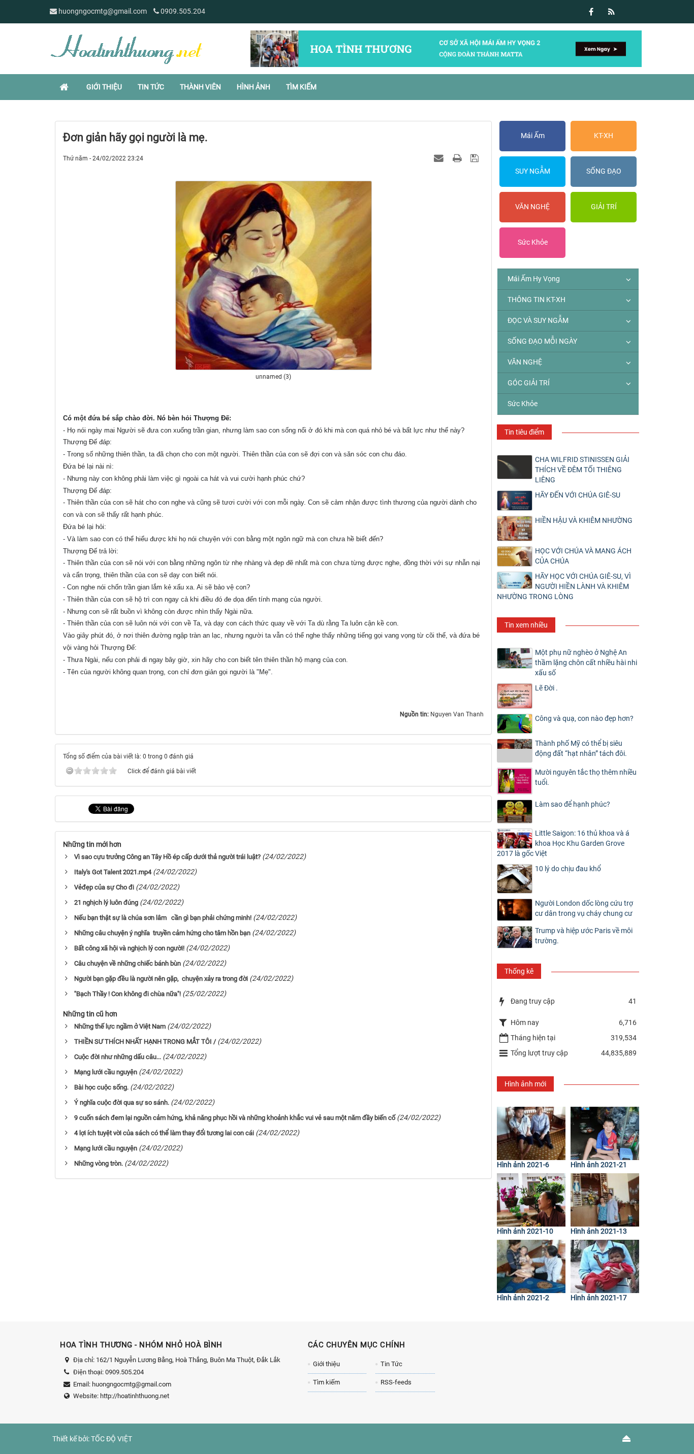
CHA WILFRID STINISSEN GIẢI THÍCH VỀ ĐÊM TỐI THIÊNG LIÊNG (582, 469)
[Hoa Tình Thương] (126, 48)
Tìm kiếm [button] (301, 87)
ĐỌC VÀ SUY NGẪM (538, 320)
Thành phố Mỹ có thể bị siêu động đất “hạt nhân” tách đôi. (581, 748)
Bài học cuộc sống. (101, 1087)
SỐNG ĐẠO (603, 171)
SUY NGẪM (532, 171)
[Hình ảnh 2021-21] (605, 1133)
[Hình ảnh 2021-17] (605, 1266)
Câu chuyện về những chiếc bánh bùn (127, 963)
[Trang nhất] (65, 87)
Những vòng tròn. (98, 1163)
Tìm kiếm (326, 1382)
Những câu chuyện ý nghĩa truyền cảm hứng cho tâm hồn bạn (162, 933)
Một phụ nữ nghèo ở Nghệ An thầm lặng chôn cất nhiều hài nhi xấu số (586, 662)
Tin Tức (391, 1364)
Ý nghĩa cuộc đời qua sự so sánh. (121, 1102)
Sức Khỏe (533, 242)
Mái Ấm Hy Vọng (534, 279)
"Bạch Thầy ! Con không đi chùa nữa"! (127, 994)
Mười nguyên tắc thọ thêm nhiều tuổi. (586, 777)
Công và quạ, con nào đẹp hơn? (584, 718)
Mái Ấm (533, 135)
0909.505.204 (183, 11)
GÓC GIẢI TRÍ (529, 383)
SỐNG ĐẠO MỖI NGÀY (542, 341)
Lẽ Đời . (546, 688)
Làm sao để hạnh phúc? (572, 804)
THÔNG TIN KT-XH (536, 299)
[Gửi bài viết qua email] (440, 158)
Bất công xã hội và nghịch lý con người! (129, 948)
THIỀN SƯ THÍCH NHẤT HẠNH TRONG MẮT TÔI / (145, 1041)
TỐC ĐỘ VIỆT (111, 1439)
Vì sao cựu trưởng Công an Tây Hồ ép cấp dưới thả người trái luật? (167, 857)
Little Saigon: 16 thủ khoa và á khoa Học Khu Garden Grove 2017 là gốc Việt (563, 843)
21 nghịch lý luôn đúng (106, 902)
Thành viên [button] (200, 87)
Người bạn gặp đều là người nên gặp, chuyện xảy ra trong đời (161, 978)
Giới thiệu (326, 1364)
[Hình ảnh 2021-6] (531, 1133)
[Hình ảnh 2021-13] (605, 1200)
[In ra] (458, 158)
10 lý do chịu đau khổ (568, 869)
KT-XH (603, 135)
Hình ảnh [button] (253, 87)
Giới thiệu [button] (104, 87)
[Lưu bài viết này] (475, 158)
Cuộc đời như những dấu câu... (117, 1057)
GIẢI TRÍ (604, 207)
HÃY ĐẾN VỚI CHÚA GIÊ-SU (577, 495)
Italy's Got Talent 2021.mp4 (112, 872)
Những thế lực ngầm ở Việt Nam (120, 1026)
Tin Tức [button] (151, 87)
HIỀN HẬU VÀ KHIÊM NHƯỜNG (584, 520)
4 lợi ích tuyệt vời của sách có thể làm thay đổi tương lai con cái (164, 1133)
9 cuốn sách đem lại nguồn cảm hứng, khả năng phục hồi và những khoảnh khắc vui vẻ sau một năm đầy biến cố (234, 1117)
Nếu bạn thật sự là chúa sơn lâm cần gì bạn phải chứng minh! (162, 917)
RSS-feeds (396, 1382)
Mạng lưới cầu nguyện (105, 1072)
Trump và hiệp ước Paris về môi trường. (584, 936)
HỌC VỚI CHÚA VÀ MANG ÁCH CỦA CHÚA (583, 556)
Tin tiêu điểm (524, 432)
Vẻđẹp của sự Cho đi (104, 887)
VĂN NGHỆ (532, 207)
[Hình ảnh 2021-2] (531, 1266)
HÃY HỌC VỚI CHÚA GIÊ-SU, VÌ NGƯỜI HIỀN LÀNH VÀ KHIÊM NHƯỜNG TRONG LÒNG (564, 586)
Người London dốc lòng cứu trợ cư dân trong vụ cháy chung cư (584, 908)
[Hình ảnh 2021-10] (531, 1200)
